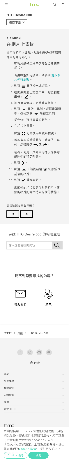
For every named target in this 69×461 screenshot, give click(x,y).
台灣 (37, 363)
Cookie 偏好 (16, 455)
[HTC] (34, 4)
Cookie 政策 (27, 449)
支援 (20, 333)
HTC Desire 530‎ (39, 333)
